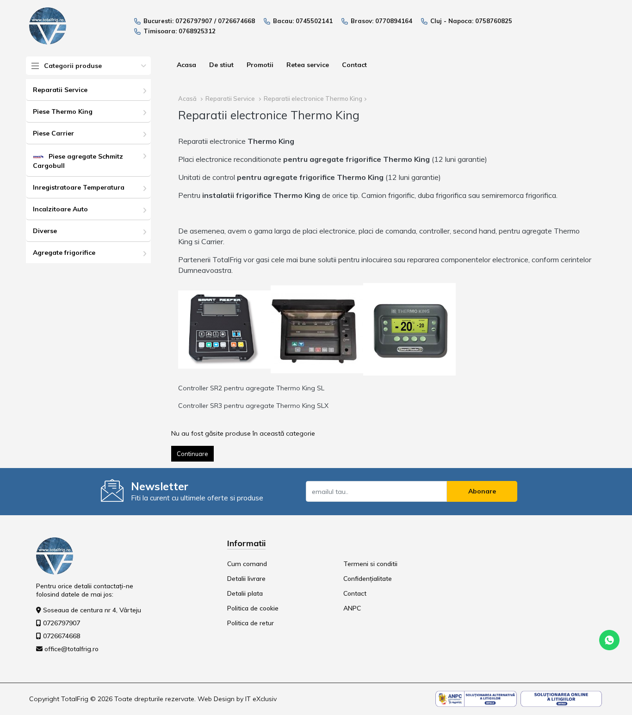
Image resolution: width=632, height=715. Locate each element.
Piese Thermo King (63, 111)
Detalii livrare (246, 578)
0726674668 (236, 21)
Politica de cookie (253, 608)
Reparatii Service (60, 90)
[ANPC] (476, 698)
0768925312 (197, 31)
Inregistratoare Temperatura (78, 187)
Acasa (186, 65)
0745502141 (314, 21)
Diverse (45, 231)
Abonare (482, 491)
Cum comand (247, 564)
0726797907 (193, 21)
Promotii (260, 65)
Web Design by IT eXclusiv (237, 699)
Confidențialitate (367, 578)
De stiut (221, 65)
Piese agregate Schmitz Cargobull (78, 161)
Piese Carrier (53, 133)
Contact (354, 65)
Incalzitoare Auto (60, 209)
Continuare (192, 453)
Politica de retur (250, 623)
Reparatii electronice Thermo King (313, 98)
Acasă (187, 98)
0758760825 (493, 21)
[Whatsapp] (609, 639)
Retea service (307, 65)
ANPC (352, 608)
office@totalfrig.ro (71, 649)
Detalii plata (245, 593)
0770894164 (393, 21)
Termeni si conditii (370, 564)
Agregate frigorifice (64, 252)
